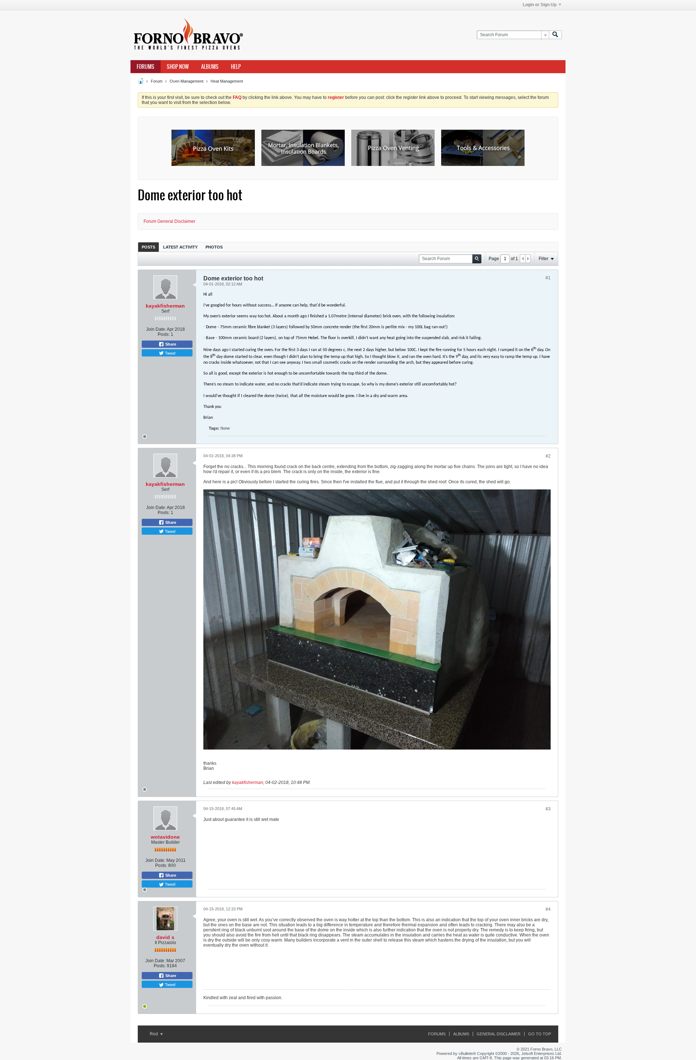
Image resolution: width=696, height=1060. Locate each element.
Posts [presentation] (148, 247)
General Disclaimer (499, 1034)
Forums (145, 67)
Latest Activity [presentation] (180, 247)
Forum (156, 81)
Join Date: (156, 329)
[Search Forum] (555, 34)
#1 (548, 277)
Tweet (169, 353)
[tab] (148, 247)
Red (154, 1033)
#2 (548, 456)
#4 (548, 909)
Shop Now (178, 67)
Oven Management (186, 81)
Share (170, 344)
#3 (548, 808)
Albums (210, 67)
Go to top (539, 1034)
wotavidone (165, 837)
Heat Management (227, 81)
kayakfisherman (165, 306)
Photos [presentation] (214, 247)
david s (165, 937)
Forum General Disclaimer (169, 221)
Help (236, 67)
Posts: (164, 334)
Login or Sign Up (539, 4)
